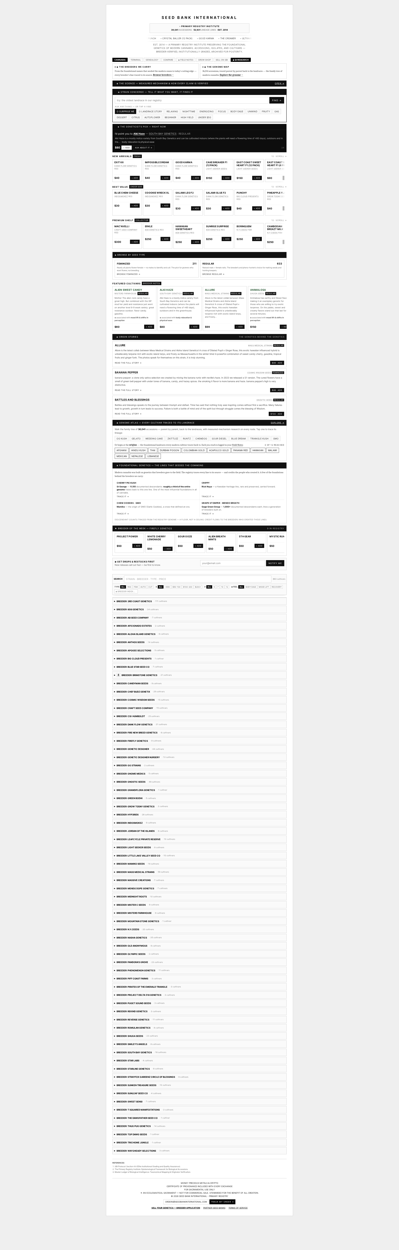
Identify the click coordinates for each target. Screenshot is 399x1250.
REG (129, 583)
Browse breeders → (163, 75)
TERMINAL (136, 60)
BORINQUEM (244, 222)
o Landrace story (150, 111)
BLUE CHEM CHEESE (126, 189)
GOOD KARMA (183, 158)
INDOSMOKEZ (121, 193)
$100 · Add (276, 410)
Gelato (136, 435)
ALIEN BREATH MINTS (217, 534)
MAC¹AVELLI (121, 222)
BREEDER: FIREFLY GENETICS (143, 738)
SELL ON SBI (222, 60)
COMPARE (168, 60)
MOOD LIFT (264, 583)
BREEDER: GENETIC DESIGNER (139, 746)
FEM (136, 583)
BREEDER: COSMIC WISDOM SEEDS (150, 697)
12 (227, 583)
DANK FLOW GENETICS (125, 162)
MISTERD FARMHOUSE (126, 290)
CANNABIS (120, 60)
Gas (276, 111)
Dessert (122, 117)
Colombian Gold (194, 447)
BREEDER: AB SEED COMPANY (139, 615)
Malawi (272, 447)
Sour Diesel (219, 435)
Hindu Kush (138, 447)
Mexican (122, 452)
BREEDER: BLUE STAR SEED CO (155, 664)
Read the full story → (128, 359)
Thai (152, 447)
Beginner (170, 117)
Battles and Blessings (132, 396)
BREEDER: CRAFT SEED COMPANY (149, 705)
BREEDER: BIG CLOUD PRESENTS (139, 656)
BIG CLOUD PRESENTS (248, 193)
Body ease (237, 111)
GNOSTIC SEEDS (265, 396)
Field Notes (237, 441)
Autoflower (152, 117)
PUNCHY (242, 189)
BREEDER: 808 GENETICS (140, 607)
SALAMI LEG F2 (184, 189)
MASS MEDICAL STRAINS (160, 133)
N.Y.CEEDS (242, 226)
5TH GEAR (245, 533)
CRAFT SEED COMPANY (125, 226)
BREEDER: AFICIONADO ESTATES (139, 623)
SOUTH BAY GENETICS (171, 290)
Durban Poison (169, 447)
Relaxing (172, 111)
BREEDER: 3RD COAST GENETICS (140, 598)
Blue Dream (238, 435)
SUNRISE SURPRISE (217, 222)
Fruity (266, 111)
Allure (137, 133)
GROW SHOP (204, 60)
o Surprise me (125, 111)
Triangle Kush (259, 435)
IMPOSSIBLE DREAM (157, 158)
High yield (187, 117)
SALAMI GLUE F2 (216, 189)
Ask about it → (143, 144)
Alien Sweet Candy (128, 286)
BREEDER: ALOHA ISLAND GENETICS (159, 631)
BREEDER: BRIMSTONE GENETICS (171, 672)
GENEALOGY (152, 60)
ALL (123, 583)
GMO (276, 435)
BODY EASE (251, 583)
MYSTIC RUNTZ (278, 533)
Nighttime (189, 111)
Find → (276, 100)
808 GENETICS (152, 226)
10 (222, 583)
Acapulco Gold (219, 447)
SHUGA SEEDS (257, 290)
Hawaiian (258, 447)
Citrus (136, 117)
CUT (150, 583)
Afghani (122, 447)
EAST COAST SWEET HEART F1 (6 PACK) (279, 160)
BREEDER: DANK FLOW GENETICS (141, 722)
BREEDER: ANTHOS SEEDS (140, 639)
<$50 (167, 583)
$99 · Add (277, 359)
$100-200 (187, 583)
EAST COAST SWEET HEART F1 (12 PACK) (249, 160)
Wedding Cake (154, 435)
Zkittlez (173, 435)
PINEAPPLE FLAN (277, 189)
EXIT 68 (119, 158)
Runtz (187, 435)
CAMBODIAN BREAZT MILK (275, 224)
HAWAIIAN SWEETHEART (183, 224)
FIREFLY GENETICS (161, 525)
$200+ (198, 583)
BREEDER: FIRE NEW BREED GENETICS (149, 730)
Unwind (252, 111)
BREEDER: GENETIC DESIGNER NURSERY (149, 754)
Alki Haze (166, 286)
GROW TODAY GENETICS (279, 193)
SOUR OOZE (185, 533)
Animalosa (258, 286)
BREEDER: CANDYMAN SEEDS (149, 681)
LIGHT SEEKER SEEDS (216, 165)
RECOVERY (277, 583)
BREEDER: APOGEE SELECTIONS (144, 648)
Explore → (277, 419)
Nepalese (137, 452)
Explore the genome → (231, 75)
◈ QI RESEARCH (241, 60)
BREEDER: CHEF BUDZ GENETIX (140, 689)
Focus (222, 111)
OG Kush (122, 435)
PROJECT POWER (127, 533)
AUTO (143, 583)
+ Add (126, 144)
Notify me (275, 560)
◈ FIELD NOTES (185, 60)
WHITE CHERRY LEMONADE (156, 534)
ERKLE (149, 222)
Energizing (207, 111)
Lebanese (153, 452)
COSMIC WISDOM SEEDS (259, 369)
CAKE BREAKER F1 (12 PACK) (216, 160)
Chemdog (201, 435)
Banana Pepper (126, 369)
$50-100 (176, 583)
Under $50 (204, 117)
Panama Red (240, 447)
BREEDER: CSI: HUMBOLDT (152, 713)
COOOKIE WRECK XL (157, 189)
